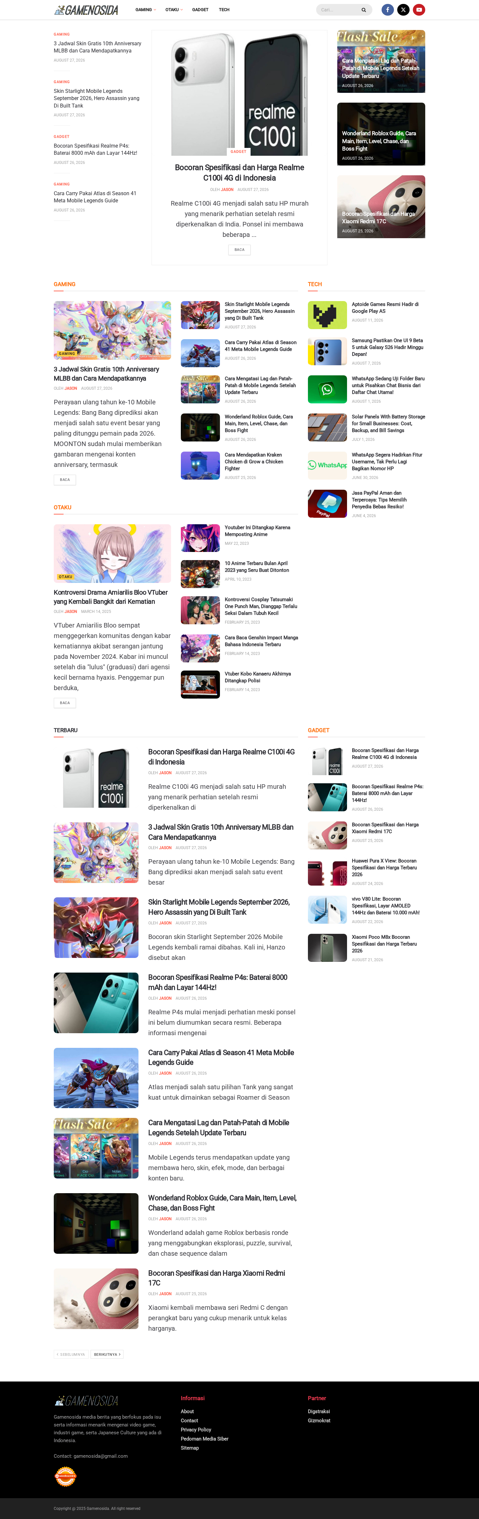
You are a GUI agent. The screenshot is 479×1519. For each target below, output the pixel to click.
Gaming (144, 9)
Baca (239, 250)
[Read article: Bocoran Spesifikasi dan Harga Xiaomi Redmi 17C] (96, 1298)
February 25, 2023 (242, 622)
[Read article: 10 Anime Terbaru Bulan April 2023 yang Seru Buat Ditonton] (200, 574)
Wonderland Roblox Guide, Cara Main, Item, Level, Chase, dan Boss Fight (379, 141)
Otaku (172, 9)
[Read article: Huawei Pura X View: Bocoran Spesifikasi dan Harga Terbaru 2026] (327, 872)
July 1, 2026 (363, 439)
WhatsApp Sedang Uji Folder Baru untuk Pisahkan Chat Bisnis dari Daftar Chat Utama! (388, 385)
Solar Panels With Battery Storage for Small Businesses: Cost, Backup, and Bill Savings (388, 423)
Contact (189, 1421)
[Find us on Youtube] (419, 10)
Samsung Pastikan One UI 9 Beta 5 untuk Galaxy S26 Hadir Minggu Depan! (387, 347)
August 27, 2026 (253, 189)
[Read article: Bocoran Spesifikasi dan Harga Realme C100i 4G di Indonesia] (239, 93)
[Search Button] (364, 10)
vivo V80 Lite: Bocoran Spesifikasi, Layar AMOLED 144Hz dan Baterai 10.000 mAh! (386, 906)
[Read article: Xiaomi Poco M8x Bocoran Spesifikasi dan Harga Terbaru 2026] (327, 948)
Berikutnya (106, 1355)
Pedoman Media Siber (204, 1439)
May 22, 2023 (237, 543)
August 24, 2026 (367, 883)
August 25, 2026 (357, 231)
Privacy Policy (196, 1430)
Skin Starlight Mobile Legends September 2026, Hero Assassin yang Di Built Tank (96, 98)
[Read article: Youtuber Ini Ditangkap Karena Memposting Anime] (200, 538)
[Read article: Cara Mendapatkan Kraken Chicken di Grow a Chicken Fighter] (200, 466)
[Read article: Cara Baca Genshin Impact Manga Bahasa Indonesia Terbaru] (200, 648)
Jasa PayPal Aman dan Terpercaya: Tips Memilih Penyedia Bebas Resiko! (379, 500)
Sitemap (190, 1448)
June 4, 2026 (364, 516)
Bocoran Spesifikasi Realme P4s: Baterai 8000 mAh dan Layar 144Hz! (388, 793)
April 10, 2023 (238, 579)
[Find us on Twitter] (403, 10)
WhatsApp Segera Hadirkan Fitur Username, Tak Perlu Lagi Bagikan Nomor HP (387, 461)
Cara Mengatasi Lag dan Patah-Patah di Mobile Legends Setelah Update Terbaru (380, 68)
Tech (224, 9)
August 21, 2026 (367, 960)
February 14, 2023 (242, 653)
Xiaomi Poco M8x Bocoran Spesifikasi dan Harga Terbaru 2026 (384, 944)
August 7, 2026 (366, 363)
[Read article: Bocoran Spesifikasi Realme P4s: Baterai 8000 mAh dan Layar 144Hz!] (96, 1003)
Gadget (200, 9)
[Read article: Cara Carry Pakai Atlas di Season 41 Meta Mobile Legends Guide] (200, 353)
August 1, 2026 (366, 401)
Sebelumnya (72, 1355)
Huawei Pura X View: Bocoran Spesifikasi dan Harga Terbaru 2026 (384, 867)
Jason (227, 189)
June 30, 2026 (365, 477)
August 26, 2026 (69, 162)
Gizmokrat (319, 1421)
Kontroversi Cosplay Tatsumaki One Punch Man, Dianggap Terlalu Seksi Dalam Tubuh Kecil (261, 606)
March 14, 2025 (96, 611)
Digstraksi (319, 1411)
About (187, 1411)
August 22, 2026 (367, 921)
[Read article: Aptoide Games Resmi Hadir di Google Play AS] (327, 315)
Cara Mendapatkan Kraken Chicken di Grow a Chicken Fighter (254, 461)
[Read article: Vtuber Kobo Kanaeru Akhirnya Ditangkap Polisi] (200, 685)
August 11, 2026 (367, 320)
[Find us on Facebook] (388, 10)
